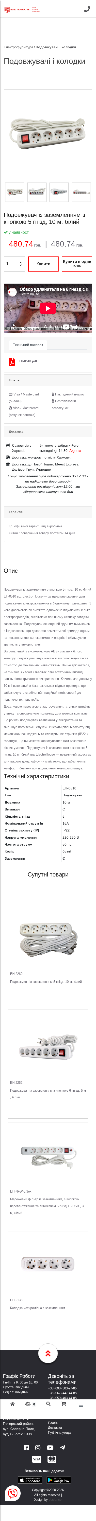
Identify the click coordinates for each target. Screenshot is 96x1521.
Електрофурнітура (18, 47)
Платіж (53, 1423)
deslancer (56, 1499)
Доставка (55, 1427)
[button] (10, 309)
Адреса (75, 451)
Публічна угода (59, 1432)
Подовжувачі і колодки (56, 47)
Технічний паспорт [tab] (28, 345)
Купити (43, 264)
